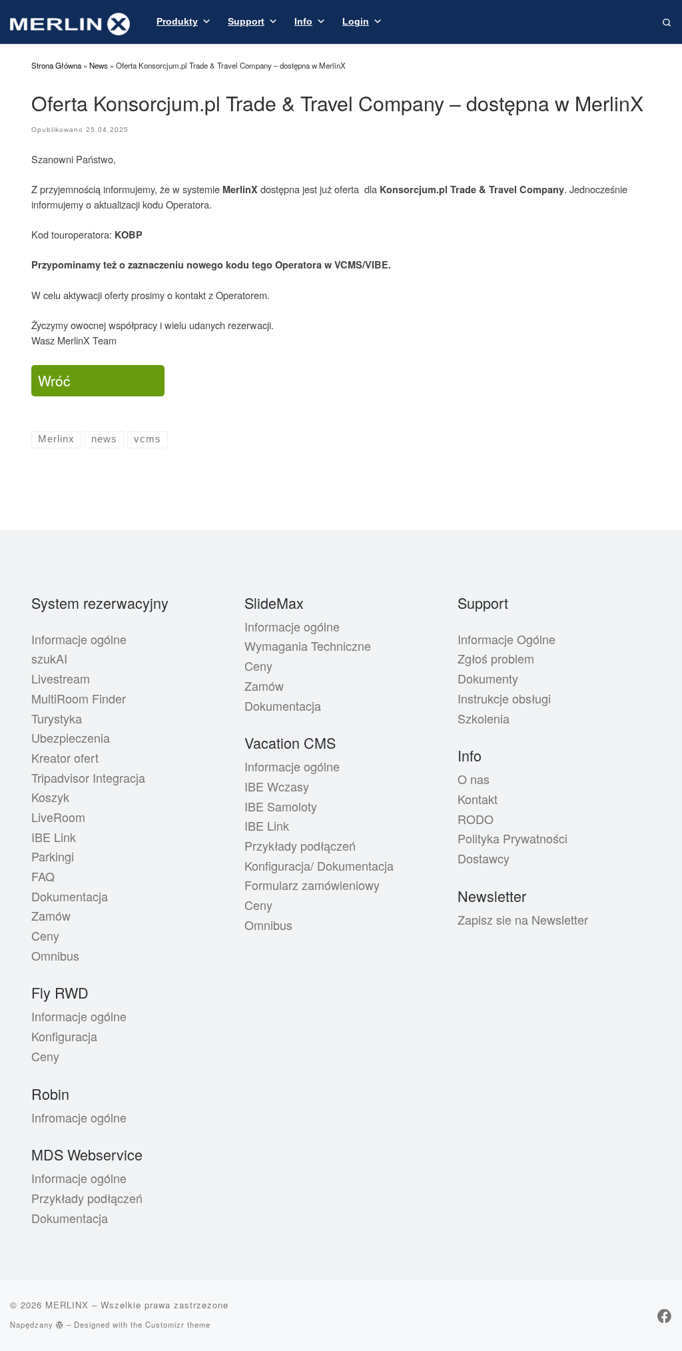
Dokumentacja (69, 896)
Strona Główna (56, 65)
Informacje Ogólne (506, 639)
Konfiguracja (64, 1036)
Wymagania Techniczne (307, 645)
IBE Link (53, 836)
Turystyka (56, 718)
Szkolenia (484, 718)
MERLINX (67, 1304)
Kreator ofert (65, 757)
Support (246, 21)
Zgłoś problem (496, 658)
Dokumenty (488, 678)
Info (303, 21)
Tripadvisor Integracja (88, 777)
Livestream (60, 678)
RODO (476, 818)
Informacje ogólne (79, 639)
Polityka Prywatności (512, 838)
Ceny (45, 935)
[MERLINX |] (70, 20)
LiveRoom (58, 816)
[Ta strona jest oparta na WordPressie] (60, 1324)
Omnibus (55, 955)
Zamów (51, 915)
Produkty (177, 21)
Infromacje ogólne (79, 1117)
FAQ (43, 876)
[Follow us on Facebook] (664, 1315)
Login (355, 21)
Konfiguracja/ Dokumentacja (319, 865)
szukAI (49, 658)
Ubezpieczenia (70, 737)
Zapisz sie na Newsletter (523, 919)
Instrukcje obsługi (504, 698)
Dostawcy (484, 858)
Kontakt (478, 798)
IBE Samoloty (280, 806)
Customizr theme (177, 1324)
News (98, 65)
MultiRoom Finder (78, 698)
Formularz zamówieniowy (312, 884)
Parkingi (52, 856)
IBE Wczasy (276, 786)
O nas (474, 778)
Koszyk (50, 796)
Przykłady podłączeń (87, 1197)
